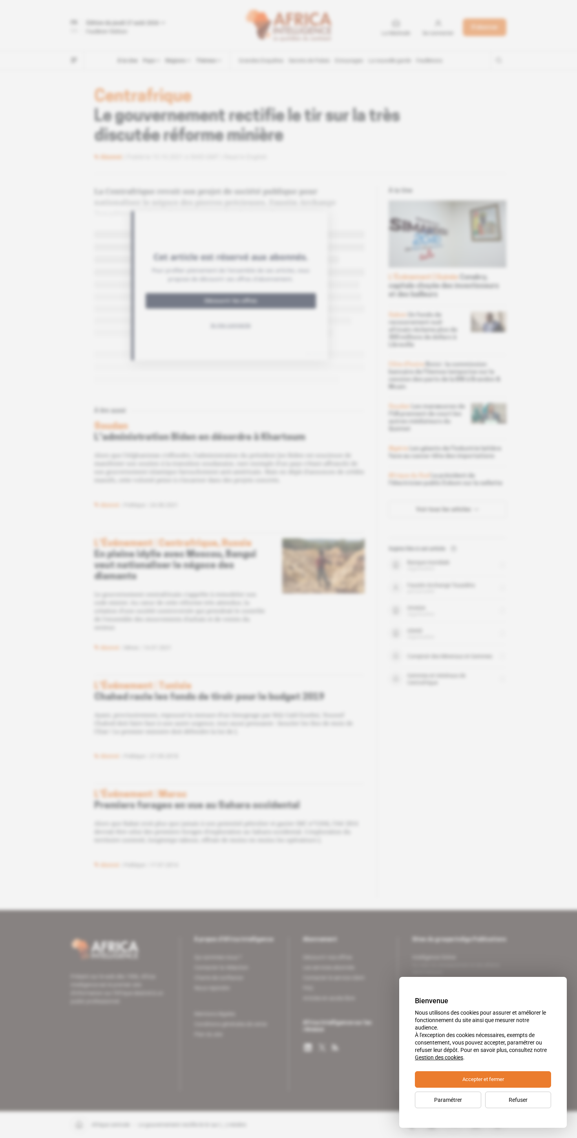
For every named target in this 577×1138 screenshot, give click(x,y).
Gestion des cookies (439, 1057)
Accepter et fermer (483, 1079)
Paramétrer (448, 1100)
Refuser (518, 1100)
